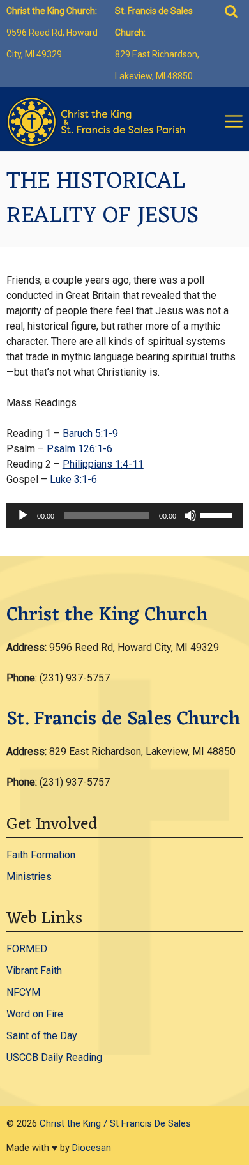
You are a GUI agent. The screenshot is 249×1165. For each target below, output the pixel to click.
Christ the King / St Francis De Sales (115, 1123)
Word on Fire (34, 1014)
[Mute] (190, 515)
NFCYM (23, 992)
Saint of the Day (41, 1036)
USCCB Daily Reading (54, 1057)
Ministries (29, 877)
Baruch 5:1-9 (90, 433)
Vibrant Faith (34, 970)
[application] (124, 515)
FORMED (26, 949)
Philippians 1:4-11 (103, 464)
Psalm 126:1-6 (79, 449)
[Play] (23, 515)
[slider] (218, 514)
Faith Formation (40, 855)
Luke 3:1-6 (73, 479)
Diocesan (91, 1148)
